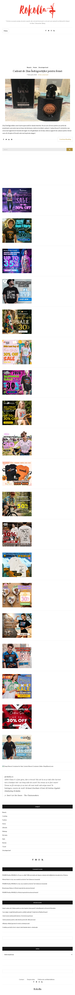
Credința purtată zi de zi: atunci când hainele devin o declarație (20, 927)
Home (35, 67)
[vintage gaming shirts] (17, 655)
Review (4, 843)
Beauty (29, 67)
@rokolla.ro (8, 777)
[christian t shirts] (17, 747)
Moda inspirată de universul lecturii (25, 888)
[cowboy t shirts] (17, 534)
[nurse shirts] (17, 595)
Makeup (4, 831)
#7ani (42, 788)
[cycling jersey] (17, 504)
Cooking (4, 816)
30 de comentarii (43, 75)
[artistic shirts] (17, 261)
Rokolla (37, 989)
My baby (4, 835)
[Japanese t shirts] (17, 686)
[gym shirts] (17, 625)
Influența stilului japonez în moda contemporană (15, 923)
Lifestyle (4, 827)
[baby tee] (17, 443)
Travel (4, 846)
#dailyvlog (8, 791)
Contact (21, 979)
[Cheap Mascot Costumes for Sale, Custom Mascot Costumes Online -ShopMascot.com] (27, 766)
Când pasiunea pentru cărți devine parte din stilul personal (18, 919)
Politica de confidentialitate (46, 979)
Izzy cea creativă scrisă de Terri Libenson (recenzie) (25, 879)
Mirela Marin (6, 879)
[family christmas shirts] (17, 473)
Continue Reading (65, 139)
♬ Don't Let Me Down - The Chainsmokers (21, 795)
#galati (57, 788)
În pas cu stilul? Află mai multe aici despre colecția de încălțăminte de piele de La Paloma (43, 875)
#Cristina (50, 788)
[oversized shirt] (17, 321)
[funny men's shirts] (17, 291)
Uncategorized (43, 67)
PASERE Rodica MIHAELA (9, 875)
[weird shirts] (17, 382)
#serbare (36, 788)
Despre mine (31, 979)
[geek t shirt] (17, 230)
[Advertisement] (37, 48)
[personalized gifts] (17, 716)
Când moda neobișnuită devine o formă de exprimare (17, 916)
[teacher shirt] (17, 352)
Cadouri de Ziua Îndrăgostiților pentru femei (37, 71)
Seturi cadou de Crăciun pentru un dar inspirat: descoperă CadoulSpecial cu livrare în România (28, 908)
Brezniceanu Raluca (7, 888)
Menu (6, 31)
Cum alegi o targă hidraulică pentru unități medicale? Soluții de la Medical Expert (25, 912)
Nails (3, 839)
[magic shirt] (17, 200)
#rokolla (16, 791)
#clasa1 (29, 788)
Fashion (4, 820)
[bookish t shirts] (17, 412)
